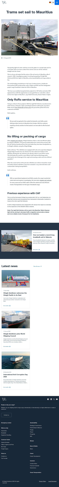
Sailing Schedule (5, 442)
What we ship (4, 428)
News (31, 448)
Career (31, 453)
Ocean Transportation (35, 472)
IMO (31, 436)
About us (3, 453)
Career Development (35, 456)
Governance (33, 467)
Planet (31, 432)
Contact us (6, 415)
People (31, 429)
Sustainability (33, 422)
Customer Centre (5, 439)
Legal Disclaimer (52, 481)
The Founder (4, 458)
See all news (37, 266)
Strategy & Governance (35, 425)
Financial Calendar (34, 465)
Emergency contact (6, 422)
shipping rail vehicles (17, 140)
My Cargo (3, 446)
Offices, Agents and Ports (7, 444)
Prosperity (32, 434)
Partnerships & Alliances (36, 427)
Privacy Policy (42, 481)
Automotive (4, 430)
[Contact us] (57, 2)
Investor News (33, 463)
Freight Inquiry (4, 448)
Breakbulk (3, 432)
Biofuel (32, 440)
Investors (32, 460)
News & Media (33, 446)
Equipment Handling (6, 435)
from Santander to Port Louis (23, 107)
